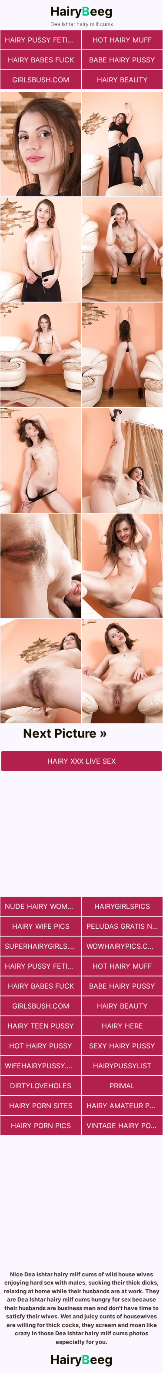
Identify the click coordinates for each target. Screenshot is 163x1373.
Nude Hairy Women (41, 906)
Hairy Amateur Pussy (124, 1105)
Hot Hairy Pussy (40, 1045)
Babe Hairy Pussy (122, 59)
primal (122, 1085)
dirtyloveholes (40, 1085)
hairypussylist (122, 1065)
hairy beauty (122, 79)
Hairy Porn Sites (41, 1105)
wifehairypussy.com (43, 1065)
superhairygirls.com (43, 946)
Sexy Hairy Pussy (122, 1045)
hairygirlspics (122, 906)
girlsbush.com (40, 79)
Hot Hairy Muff (122, 40)
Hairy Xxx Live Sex (81, 761)
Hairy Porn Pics (41, 1125)
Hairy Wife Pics (41, 926)
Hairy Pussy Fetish (41, 40)
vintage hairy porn (123, 1125)
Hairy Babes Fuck (41, 59)
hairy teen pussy (40, 1026)
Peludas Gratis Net (123, 926)
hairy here (122, 1026)
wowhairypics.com (122, 946)
